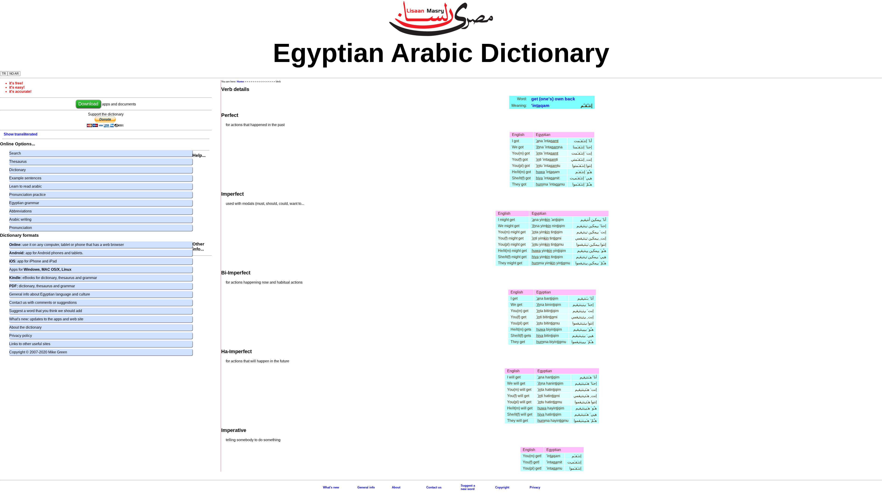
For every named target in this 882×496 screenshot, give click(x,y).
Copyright (502, 487)
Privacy (535, 487)
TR (4, 73)
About (396, 487)
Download (88, 103)
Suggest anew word (468, 487)
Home (240, 81)
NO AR (14, 73)
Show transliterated (20, 134)
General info (366, 487)
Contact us (433, 487)
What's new (331, 487)
